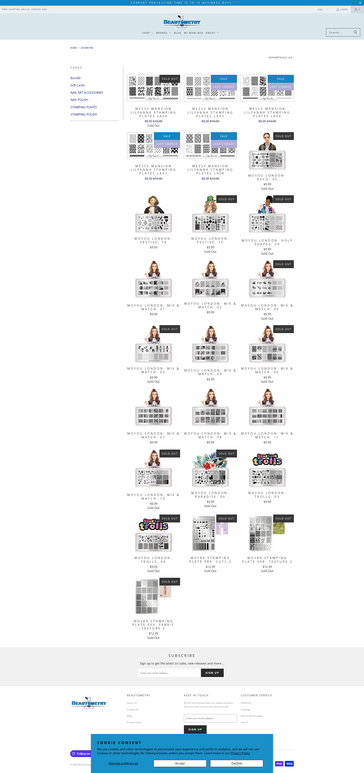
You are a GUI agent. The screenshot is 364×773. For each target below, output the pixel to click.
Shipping (245, 709)
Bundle (76, 78)
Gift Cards (78, 85)
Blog (129, 716)
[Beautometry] (182, 21)
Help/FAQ (246, 702)
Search (244, 722)
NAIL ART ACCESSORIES (87, 93)
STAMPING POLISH (84, 114)
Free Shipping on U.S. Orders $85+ (25, 9)
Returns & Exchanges (252, 716)
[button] (148, 33)
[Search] (355, 32)
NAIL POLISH (79, 100)
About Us (132, 702)
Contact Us (133, 709)
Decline (236, 763)
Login (344, 9)
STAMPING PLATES (84, 107)
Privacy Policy (240, 753)
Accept (180, 763)
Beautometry (85, 764)
